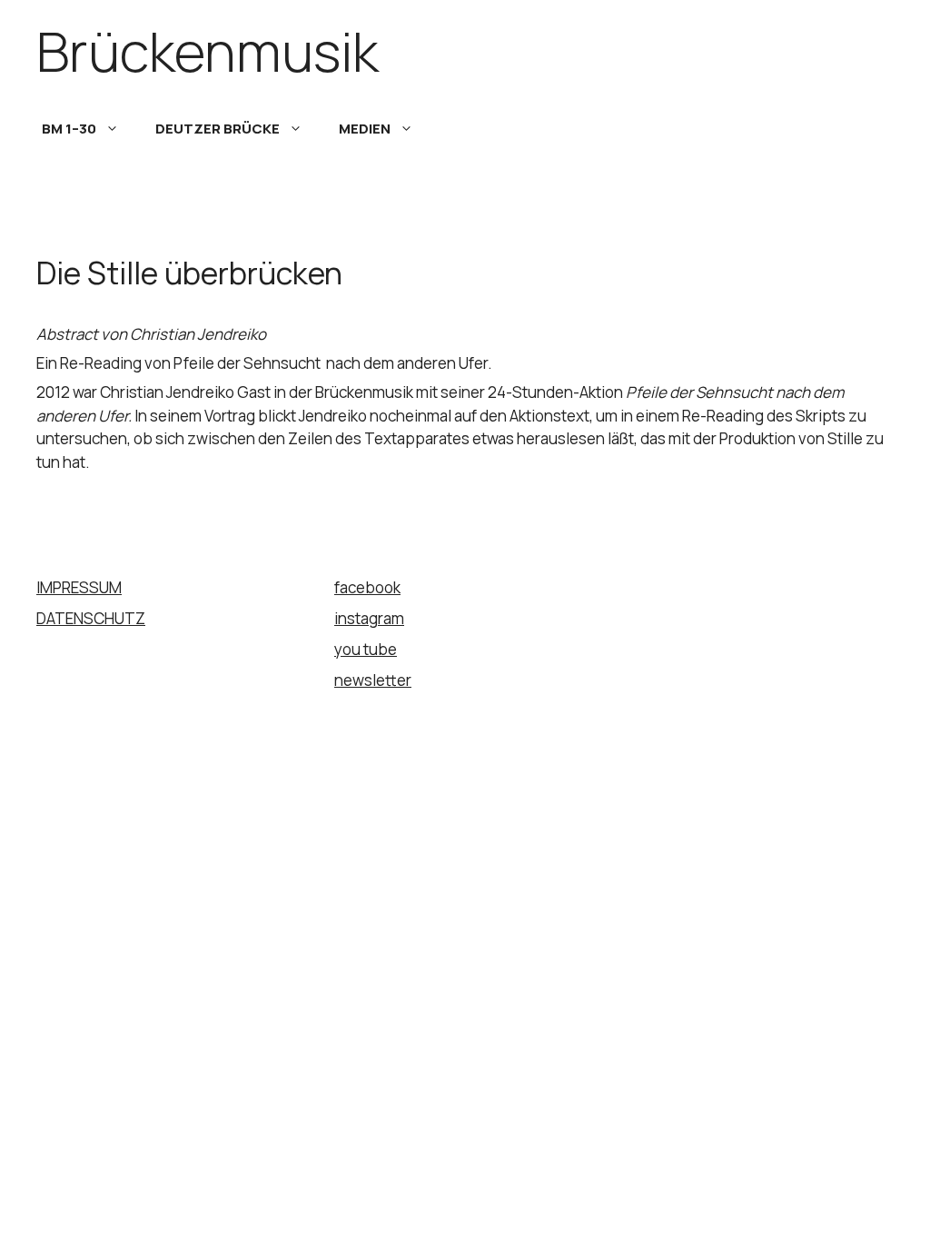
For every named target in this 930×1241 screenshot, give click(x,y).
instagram (369, 618)
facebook (367, 587)
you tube (365, 649)
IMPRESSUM (79, 587)
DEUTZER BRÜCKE (217, 128)
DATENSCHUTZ (90, 618)
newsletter (372, 680)
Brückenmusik (207, 51)
